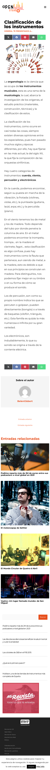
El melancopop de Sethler (14, 528)
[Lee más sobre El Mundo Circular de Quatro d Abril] (25, 550)
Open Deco (7, 732)
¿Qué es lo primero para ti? (14, 663)
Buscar (43, 617)
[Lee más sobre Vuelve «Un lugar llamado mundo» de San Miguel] (25, 586)
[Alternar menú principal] (45, 7)
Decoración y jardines (11, 751)
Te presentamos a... (22, 31)
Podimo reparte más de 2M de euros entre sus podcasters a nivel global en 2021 (24, 474)
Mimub (6, 753)
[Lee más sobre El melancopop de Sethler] (25, 503)
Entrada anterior (25, 419)
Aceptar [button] (31, 767)
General (8, 31)
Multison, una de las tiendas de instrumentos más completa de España (24, 675)
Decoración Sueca (10, 734)
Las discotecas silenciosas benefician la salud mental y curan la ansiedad (25, 640)
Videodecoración (9, 745)
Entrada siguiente (25, 425)
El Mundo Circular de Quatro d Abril (19, 568)
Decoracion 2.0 (9, 729)
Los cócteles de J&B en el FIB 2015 (17, 652)
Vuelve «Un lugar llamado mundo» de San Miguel (22, 602)
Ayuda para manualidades (12, 748)
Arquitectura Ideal (10, 737)
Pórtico (6, 740)
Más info (40, 766)
